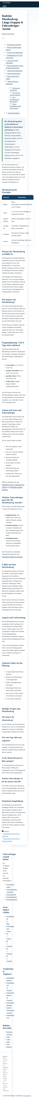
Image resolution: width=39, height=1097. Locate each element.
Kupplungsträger (11, 894)
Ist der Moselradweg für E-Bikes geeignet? (14, 99)
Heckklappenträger (11, 899)
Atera (8, 1044)
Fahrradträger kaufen (8, 484)
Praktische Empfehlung (14, 113)
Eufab (8, 1042)
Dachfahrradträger (11, 897)
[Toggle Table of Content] (3, 38)
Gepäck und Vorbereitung (13, 73)
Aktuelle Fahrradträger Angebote (10, 1010)
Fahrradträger (6, 2)
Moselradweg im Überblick (14, 44)
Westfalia (9, 1047)
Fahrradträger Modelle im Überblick (12, 557)
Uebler (8, 1039)
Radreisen (6, 831)
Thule (8, 1037)
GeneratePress (27, 1095)
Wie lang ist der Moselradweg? (15, 52)
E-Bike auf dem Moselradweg (14, 70)
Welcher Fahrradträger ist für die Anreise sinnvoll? (15, 106)
